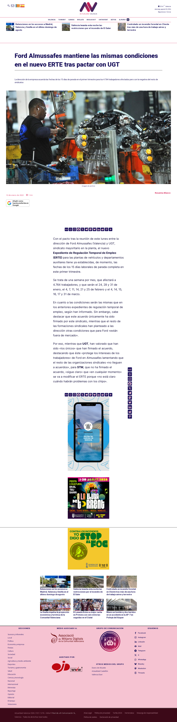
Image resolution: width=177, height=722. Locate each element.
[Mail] (135, 646)
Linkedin (141, 642)
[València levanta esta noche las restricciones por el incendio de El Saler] (66, 27)
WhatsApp (142, 660)
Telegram (141, 651)
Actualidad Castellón (100, 671)
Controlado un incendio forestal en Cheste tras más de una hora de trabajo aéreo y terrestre (148, 27)
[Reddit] (102, 229)
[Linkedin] (98, 229)
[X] (82, 229)
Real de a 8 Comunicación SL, (64, 713)
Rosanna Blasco (163, 193)
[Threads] (135, 673)
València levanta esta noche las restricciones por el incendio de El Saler (88, 592)
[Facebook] (78, 229)
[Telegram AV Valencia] (88, 472)
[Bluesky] (94, 229)
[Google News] (66, 229)
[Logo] (88, 8)
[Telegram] (86, 229)
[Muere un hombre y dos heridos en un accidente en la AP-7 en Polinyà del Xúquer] (121, 605)
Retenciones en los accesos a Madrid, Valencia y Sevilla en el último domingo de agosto (36, 27)
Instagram (142, 637)
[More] (110, 229)
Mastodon (142, 668)
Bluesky (141, 664)
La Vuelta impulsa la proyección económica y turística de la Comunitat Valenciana (54, 615)
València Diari (97, 674)
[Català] (17, 5)
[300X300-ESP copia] (88, 549)
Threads (141, 673)
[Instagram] (74, 229)
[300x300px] (88, 517)
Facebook (142, 633)
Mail (139, 646)
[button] (8, 5)
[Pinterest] (106, 229)
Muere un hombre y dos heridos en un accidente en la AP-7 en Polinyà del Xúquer (121, 615)
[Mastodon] (90, 229)
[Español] (22, 5)
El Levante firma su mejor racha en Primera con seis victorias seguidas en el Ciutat (87, 615)
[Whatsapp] (70, 229)
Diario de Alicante (99, 668)
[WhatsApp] (135, 659)
